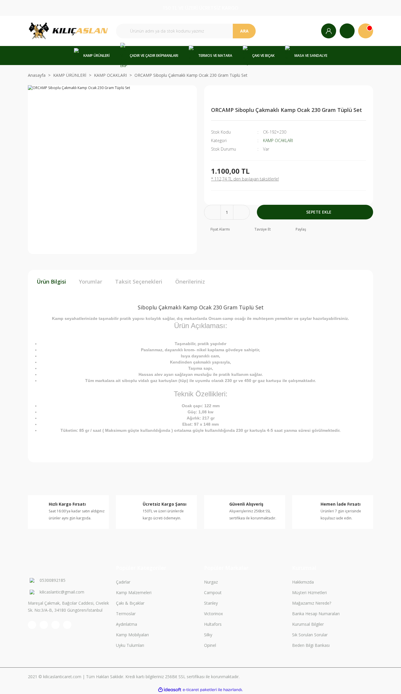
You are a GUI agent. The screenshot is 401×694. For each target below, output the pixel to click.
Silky (208, 634)
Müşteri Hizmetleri (309, 592)
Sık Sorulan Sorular (310, 634)
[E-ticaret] (200, 690)
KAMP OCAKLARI (278, 140)
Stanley (211, 603)
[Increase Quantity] (241, 212)
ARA (244, 31)
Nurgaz (211, 582)
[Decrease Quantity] (212, 212)
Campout (213, 592)
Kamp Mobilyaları (132, 634)
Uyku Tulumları (130, 645)
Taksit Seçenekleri (138, 281)
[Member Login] (328, 30)
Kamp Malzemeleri (133, 592)
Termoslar (126, 613)
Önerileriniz (190, 281)
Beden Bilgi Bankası (311, 645)
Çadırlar (123, 582)
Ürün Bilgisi (51, 281)
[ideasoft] (169, 690)
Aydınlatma (126, 624)
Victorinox (213, 613)
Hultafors (213, 624)
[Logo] (68, 31)
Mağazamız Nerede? (311, 603)
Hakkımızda (303, 582)
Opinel (210, 645)
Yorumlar (90, 281)
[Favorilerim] (347, 30)
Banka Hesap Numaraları (316, 613)
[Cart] (365, 30)
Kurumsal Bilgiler (308, 624)
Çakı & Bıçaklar (130, 603)
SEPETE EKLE (318, 212)
